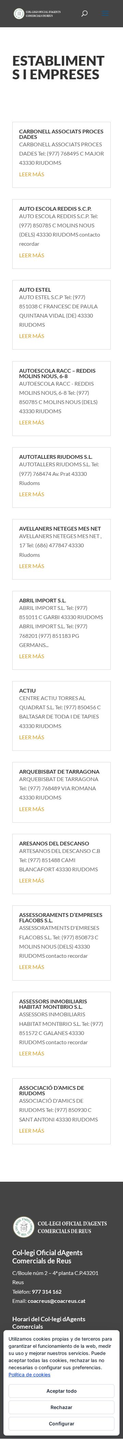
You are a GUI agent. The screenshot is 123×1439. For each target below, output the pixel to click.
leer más (31, 174)
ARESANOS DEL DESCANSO (54, 843)
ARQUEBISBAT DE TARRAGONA (59, 771)
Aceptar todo (61, 1391)
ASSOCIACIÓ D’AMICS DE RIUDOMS (51, 1090)
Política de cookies (30, 1374)
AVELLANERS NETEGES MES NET (60, 528)
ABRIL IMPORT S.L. (42, 600)
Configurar (61, 1423)
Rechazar (61, 1407)
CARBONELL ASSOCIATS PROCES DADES (61, 134)
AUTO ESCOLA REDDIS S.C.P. (55, 208)
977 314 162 (47, 1291)
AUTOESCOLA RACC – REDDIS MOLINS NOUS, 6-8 (57, 373)
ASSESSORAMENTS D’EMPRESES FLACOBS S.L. (60, 917)
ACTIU (27, 690)
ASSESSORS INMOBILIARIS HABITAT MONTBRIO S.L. (53, 1004)
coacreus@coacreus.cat (56, 1300)
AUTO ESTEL (35, 289)
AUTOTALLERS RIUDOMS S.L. (56, 456)
